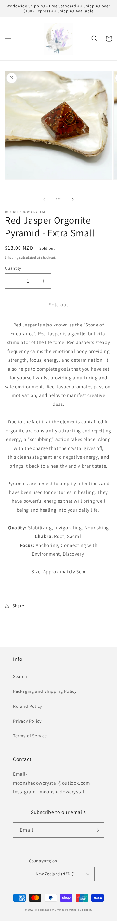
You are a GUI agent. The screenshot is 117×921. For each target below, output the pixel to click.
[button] (8, 38)
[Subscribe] (96, 830)
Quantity (13, 268)
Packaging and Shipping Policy (44, 691)
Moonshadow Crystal (49, 909)
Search (20, 676)
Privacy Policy (27, 721)
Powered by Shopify (79, 909)
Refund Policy (27, 706)
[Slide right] (73, 199)
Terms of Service (30, 735)
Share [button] (18, 606)
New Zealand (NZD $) (55, 874)
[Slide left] (44, 199)
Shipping (12, 257)
